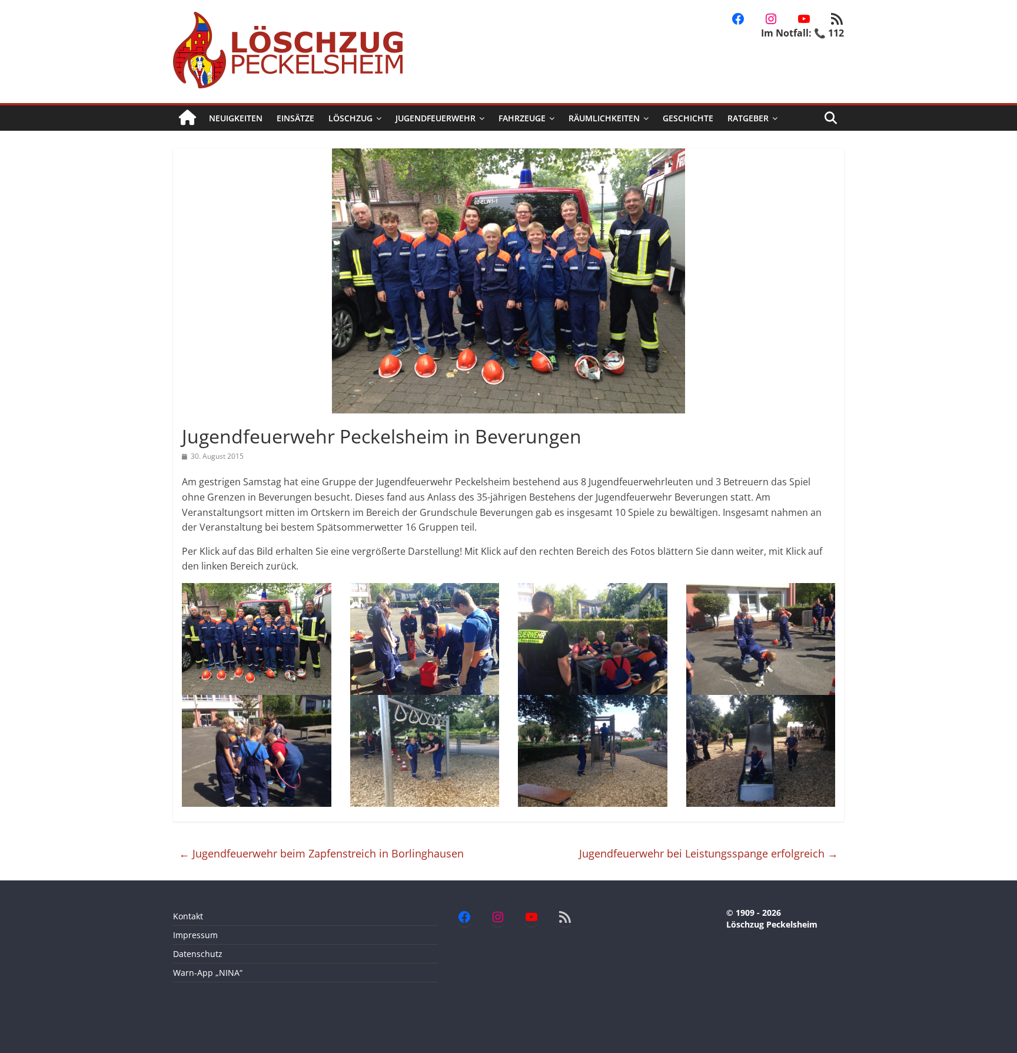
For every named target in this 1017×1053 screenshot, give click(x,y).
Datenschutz (197, 953)
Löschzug (350, 118)
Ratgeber (748, 118)
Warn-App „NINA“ (207, 972)
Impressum (195, 935)
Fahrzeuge (522, 118)
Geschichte (688, 118)
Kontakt (188, 916)
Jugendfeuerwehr (436, 118)
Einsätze (295, 118)
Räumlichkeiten (604, 118)
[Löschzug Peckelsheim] (187, 118)
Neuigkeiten (235, 118)
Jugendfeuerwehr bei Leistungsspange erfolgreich (708, 853)
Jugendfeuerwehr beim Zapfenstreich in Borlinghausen (321, 853)
